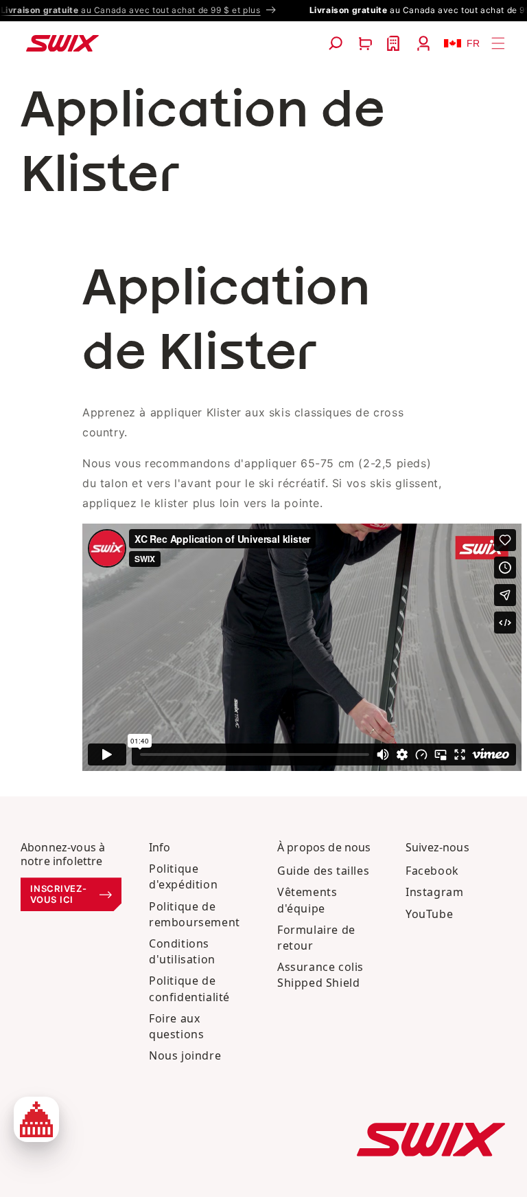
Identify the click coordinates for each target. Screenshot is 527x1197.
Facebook (432, 870)
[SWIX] (430, 1139)
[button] (335, 43)
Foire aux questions (176, 1026)
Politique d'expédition (183, 876)
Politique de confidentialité (189, 988)
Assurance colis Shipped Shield (320, 974)
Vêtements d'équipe (307, 899)
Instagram (434, 891)
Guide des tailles (323, 870)
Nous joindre (185, 1055)
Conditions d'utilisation (182, 951)
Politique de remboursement (194, 914)
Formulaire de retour (316, 937)
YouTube (429, 913)
